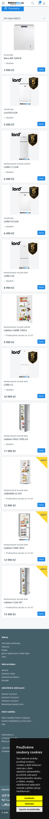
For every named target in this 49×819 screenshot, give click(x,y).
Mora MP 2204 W (12, 58)
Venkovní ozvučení (10, 700)
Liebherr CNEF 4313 (14, 548)
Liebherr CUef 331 (13, 602)
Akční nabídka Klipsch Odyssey (16, 717)
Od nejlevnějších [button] (12, 18)
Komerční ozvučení (10, 697)
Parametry (13, 8)
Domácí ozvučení (9, 694)
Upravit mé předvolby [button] (29, 809)
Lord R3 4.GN (11, 112)
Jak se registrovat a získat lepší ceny (15, 655)
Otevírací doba (8, 673)
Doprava (5, 646)
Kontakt (5, 680)
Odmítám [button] (29, 803)
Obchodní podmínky (11, 643)
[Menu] (3, 3)
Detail (41, 69)
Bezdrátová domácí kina (12, 704)
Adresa (5, 670)
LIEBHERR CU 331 (13, 493)
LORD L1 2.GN (11, 167)
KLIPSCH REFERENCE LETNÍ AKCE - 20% (17, 723)
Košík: (39, 3)
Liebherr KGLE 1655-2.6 (16, 439)
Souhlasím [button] (29, 798)
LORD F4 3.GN (11, 221)
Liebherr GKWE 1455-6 (15, 330)
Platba (4, 650)
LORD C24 (9, 275)
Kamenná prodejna (10, 677)
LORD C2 (8, 384)
